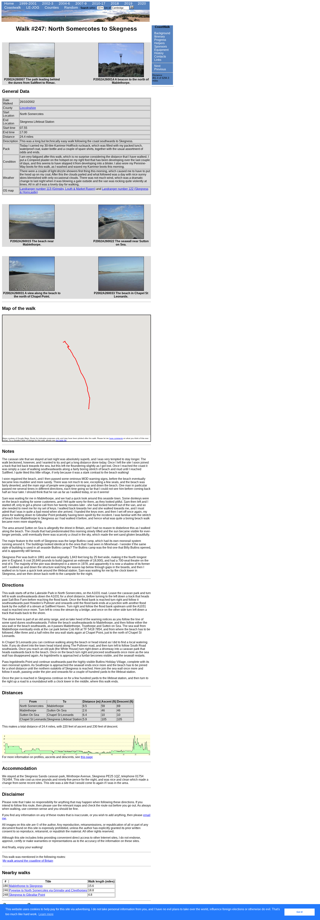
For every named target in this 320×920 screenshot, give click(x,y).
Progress (160, 39)
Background (162, 33)
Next (157, 65)
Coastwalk (12, 7)
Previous (160, 69)
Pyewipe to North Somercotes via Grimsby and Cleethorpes (48, 890)
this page (87, 757)
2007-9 (80, 3)
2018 (114, 3)
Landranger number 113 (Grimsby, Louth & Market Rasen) (57, 188)
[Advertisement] (163, 143)
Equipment (161, 49)
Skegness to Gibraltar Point (27, 894)
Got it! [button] (299, 912)
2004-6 (64, 3)
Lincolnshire (28, 107)
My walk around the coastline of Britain (28, 860)
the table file (61, 440)
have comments (116, 438)
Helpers (159, 43)
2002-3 (47, 3)
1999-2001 (27, 3)
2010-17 (98, 3)
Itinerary (159, 36)
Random (70, 7)
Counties (51, 7)
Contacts (160, 56)
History (159, 53)
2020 (141, 3)
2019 (127, 3)
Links (157, 59)
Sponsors (160, 46)
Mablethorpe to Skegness (26, 885)
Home (8, 3)
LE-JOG (32, 7)
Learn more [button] (46, 914)
